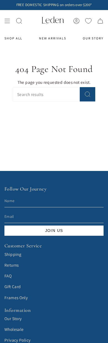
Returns (11, 265)
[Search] (87, 94)
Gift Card (12, 286)
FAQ (8, 275)
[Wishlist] (88, 21)
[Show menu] (7, 20)
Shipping (12, 254)
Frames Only (16, 297)
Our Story (13, 318)
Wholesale (14, 329)
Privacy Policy (17, 340)
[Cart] (100, 20)
